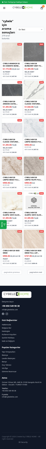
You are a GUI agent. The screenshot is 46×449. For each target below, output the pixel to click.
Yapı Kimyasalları (8, 352)
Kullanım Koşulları (9, 334)
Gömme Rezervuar (9, 371)
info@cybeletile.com (10, 309)
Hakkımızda (6, 324)
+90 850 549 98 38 (11, 305)
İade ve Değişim (8, 341)
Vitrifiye (5, 368)
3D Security (23, 442)
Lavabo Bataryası (8, 358)
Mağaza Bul (6, 328)
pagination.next (36, 272)
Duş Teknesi (6, 365)
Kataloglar (6, 331)
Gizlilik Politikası (8, 338)
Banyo (4, 362)
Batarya (5, 355)
